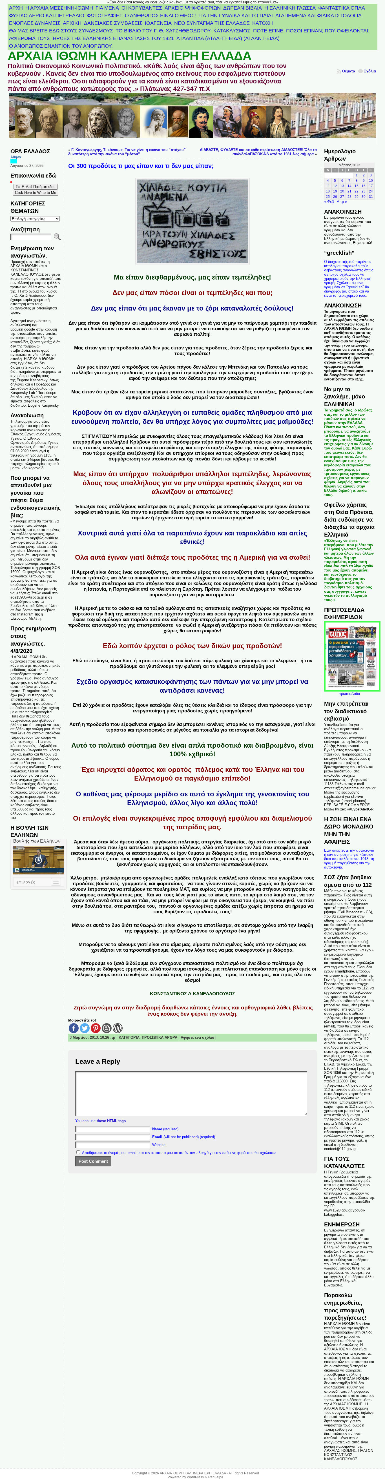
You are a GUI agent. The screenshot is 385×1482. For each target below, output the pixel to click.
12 (335, 186)
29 (357, 196)
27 (342, 196)
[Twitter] (85, 1028)
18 (328, 191)
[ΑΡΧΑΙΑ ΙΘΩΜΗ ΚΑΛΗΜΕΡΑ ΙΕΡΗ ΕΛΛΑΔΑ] (192, 119)
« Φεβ (329, 202)
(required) (165, 1129)
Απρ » (342, 202)
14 (349, 186)
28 (349, 196)
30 (364, 196)
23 (364, 191)
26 (335, 196)
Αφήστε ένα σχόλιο (197, 1037)
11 (328, 186)
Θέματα (348, 71)
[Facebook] (74, 1028)
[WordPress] (118, 1028)
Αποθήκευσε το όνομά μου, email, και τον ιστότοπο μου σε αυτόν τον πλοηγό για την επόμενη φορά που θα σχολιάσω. (179, 1153)
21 (349, 191)
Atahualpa (215, 1477)
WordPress (195, 1477)
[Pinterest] (96, 1028)
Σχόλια (370, 71)
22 (357, 191)
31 (371, 196)
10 (371, 180)
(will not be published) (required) (183, 1137)
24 (371, 191)
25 (328, 196)
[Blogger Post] (107, 1028)
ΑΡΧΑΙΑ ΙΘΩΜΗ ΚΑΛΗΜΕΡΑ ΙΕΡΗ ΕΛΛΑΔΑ (129, 56)
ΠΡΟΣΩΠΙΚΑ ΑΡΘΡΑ (159, 1037)
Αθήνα (15, 157)
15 (357, 186)
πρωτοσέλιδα (349, 694)
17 (371, 186)
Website (158, 1145)
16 (364, 186)
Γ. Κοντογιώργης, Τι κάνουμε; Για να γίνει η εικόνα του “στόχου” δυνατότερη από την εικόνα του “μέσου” (127, 152)
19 (335, 191)
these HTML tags (111, 1121)
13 (342, 186)
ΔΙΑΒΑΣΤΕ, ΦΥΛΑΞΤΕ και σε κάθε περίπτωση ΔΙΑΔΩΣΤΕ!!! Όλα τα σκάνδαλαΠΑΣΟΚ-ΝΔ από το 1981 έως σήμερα (258, 152)
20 (342, 191)
